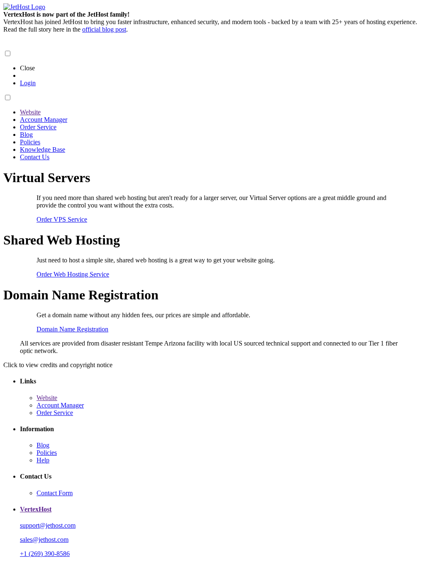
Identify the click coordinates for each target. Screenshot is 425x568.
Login (28, 82)
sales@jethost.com (44, 539)
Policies (30, 142)
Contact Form (55, 492)
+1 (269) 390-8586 (45, 553)
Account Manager (43, 119)
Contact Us (34, 157)
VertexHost (35, 509)
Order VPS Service (62, 219)
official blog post (104, 29)
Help (43, 460)
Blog (26, 134)
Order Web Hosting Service (73, 274)
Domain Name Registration (72, 329)
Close (27, 68)
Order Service (38, 127)
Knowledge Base (42, 149)
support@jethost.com (48, 525)
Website (30, 112)
